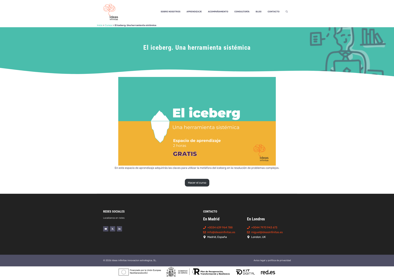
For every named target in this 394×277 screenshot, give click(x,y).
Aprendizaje (194, 11)
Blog (258, 11)
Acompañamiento (218, 11)
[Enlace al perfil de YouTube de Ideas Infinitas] (105, 228)
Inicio (99, 25)
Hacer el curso (197, 182)
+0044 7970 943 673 (264, 227)
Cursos (108, 25)
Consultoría (241, 11)
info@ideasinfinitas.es (221, 232)
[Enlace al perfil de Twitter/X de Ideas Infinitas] (112, 228)
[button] (287, 11)
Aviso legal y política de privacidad (272, 260)
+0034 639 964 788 (220, 227)
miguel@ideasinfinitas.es (267, 232)
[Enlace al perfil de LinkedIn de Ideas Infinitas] (119, 228)
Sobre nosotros (170, 11)
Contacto (273, 11)
